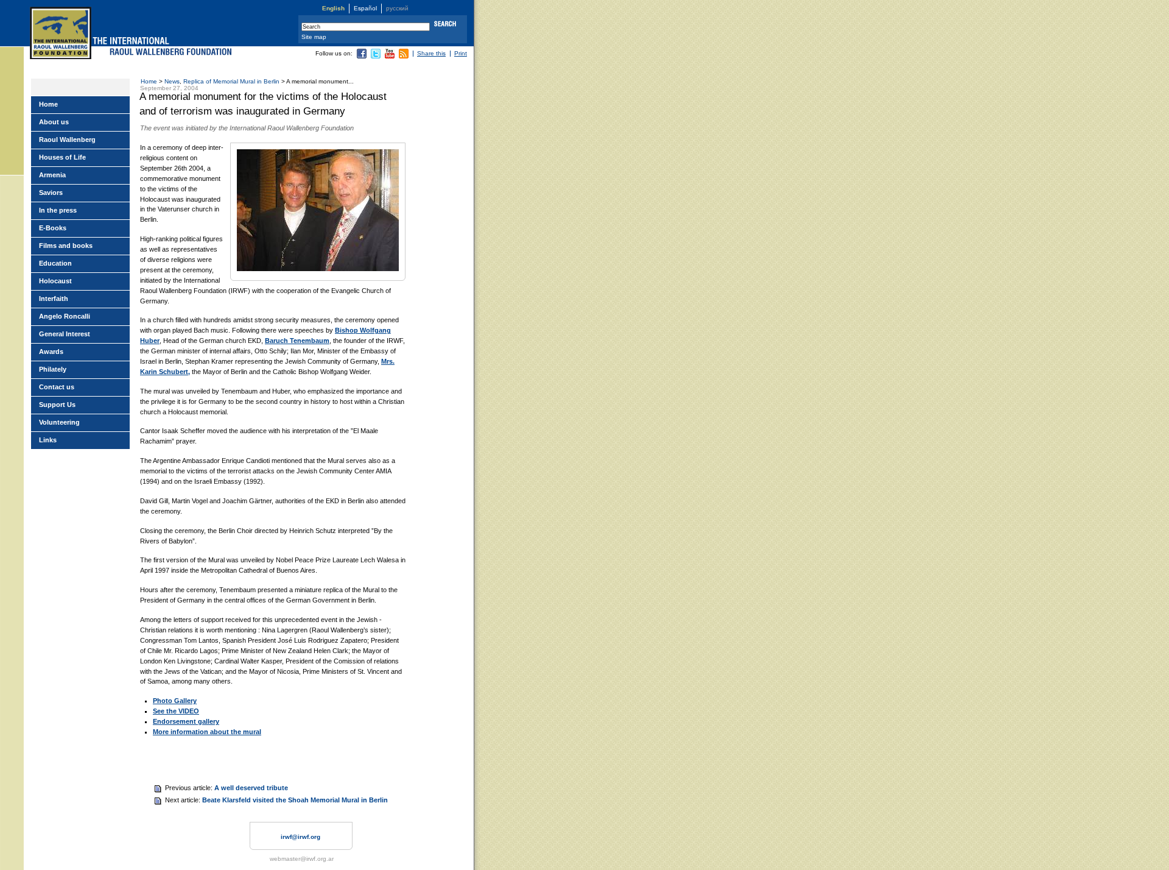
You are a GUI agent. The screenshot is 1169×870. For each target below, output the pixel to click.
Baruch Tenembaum (297, 340)
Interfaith (53, 298)
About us (54, 122)
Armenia (52, 175)
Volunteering (59, 422)
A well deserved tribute (251, 787)
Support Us (57, 404)
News (172, 81)
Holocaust (55, 281)
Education (55, 263)
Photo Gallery (175, 700)
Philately (52, 369)
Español (365, 8)
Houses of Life (62, 157)
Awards (51, 351)
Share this (431, 53)
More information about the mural (207, 731)
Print (460, 53)
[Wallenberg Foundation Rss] (404, 56)
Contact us (56, 387)
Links (48, 440)
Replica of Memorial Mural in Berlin (231, 81)
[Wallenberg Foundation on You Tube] (390, 56)
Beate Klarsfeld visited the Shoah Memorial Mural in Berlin (295, 800)
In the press (58, 210)
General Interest (64, 334)
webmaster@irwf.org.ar (302, 858)
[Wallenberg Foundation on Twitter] (376, 56)
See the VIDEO (176, 711)
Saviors (51, 192)
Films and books (66, 245)
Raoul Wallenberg (67, 139)
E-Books (52, 228)
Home (149, 81)
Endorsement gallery (186, 721)
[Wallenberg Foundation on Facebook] (362, 56)
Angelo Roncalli (64, 316)
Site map (313, 37)
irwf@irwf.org (300, 836)
